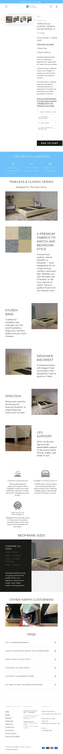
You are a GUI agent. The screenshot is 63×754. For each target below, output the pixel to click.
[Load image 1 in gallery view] (9, 19)
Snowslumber (41, 20)
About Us (9, 724)
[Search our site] (51, 6)
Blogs (7, 715)
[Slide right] (35, 19)
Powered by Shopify (11, 749)
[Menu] (6, 6)
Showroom (9, 730)
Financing (9, 721)
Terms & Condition (12, 736)
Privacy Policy (11, 733)
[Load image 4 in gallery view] (30, 19)
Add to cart (49, 143)
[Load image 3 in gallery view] (23, 19)
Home (39, 16)
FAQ (7, 712)
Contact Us (9, 727)
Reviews (8, 718)
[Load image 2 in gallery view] (16, 19)
